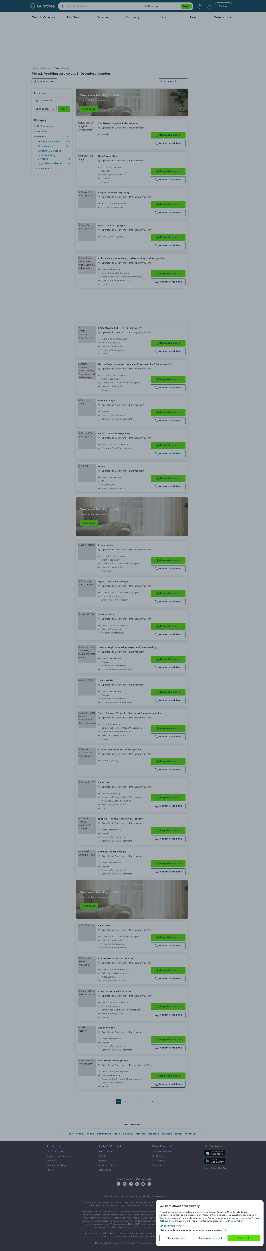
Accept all (244, 1238)
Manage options (176, 1238)
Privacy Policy (235, 1221)
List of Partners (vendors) (172, 1226)
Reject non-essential (210, 1238)
